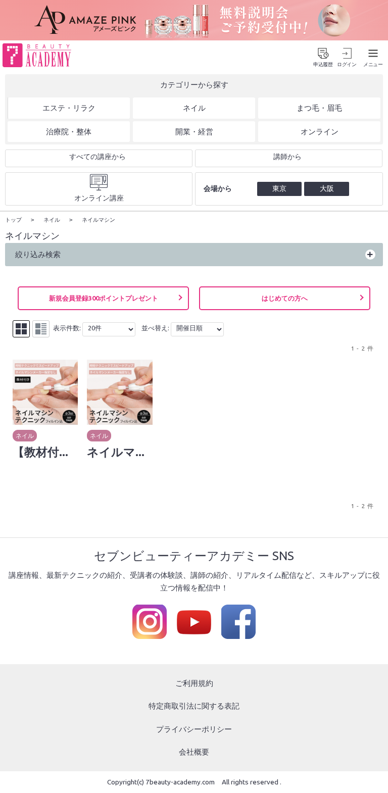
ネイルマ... (115, 451)
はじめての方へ (285, 298)
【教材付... (40, 451)
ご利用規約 (194, 683)
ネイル (25, 435)
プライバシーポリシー (194, 729)
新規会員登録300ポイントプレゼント (103, 298)
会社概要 (194, 752)
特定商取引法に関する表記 (194, 706)
